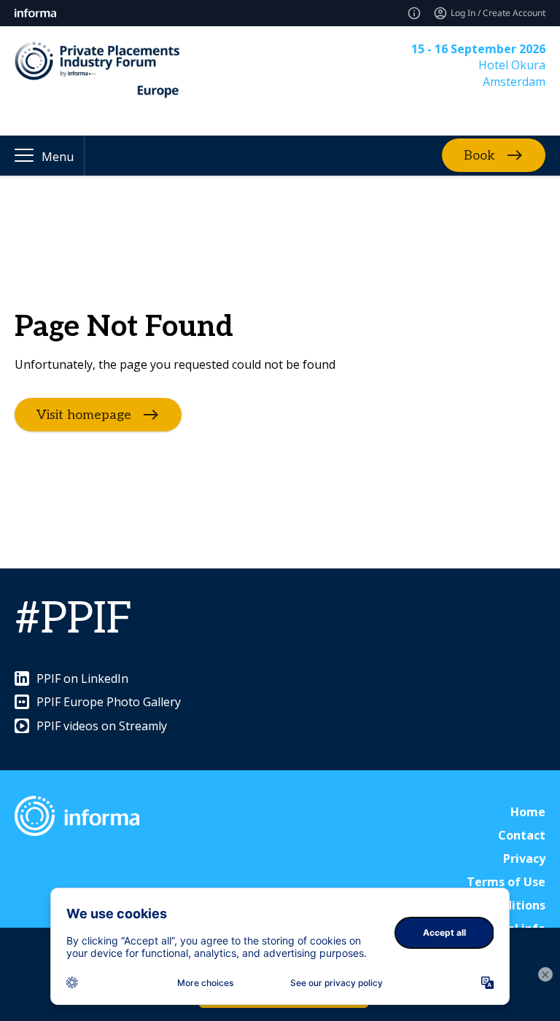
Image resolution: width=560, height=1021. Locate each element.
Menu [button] (58, 157)
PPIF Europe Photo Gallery (108, 702)
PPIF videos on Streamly (101, 726)
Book (479, 155)
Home (527, 812)
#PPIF (74, 619)
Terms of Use (506, 882)
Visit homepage (83, 414)
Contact (521, 835)
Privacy (524, 858)
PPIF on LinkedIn (82, 678)
